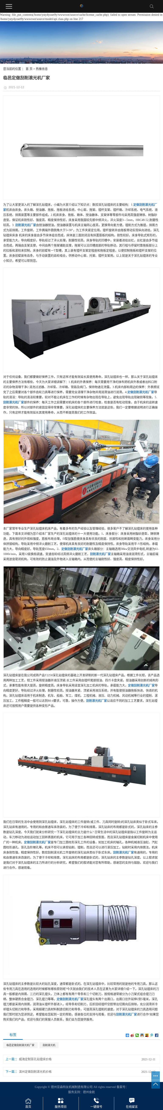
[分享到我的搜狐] (147, 1035)
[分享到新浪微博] (132, 1035)
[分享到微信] (137, 1035)
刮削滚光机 (49, 1045)
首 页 (29, 68)
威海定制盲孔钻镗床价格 (35, 1059)
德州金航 (89, 1092)
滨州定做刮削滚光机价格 (35, 1071)
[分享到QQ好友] (142, 1035)
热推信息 (42, 68)
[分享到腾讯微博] (152, 1035)
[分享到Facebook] (157, 1035)
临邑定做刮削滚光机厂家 (20, 1045)
